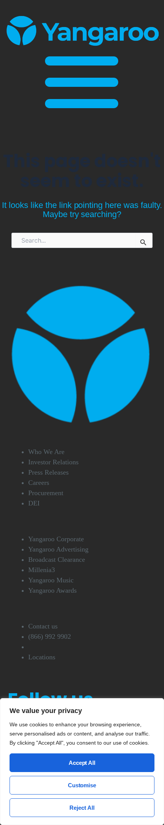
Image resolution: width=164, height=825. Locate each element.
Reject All (82, 807)
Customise (82, 785)
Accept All (82, 762)
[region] (82, 761)
